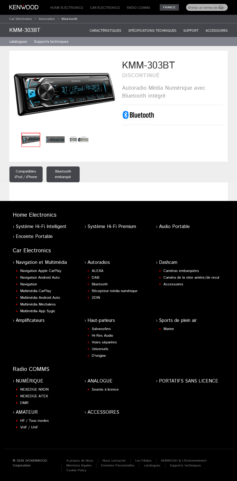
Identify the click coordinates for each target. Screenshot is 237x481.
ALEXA (97, 271)
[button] (64, 94)
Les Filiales (143, 460)
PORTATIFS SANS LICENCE (188, 381)
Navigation (28, 284)
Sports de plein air (178, 320)
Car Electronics (105, 7)
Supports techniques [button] (51, 41)
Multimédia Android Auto (40, 297)
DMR (24, 403)
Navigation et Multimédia (41, 262)
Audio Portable (174, 226)
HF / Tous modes (34, 420)
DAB (96, 277)
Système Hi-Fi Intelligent (41, 226)
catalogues (18, 41)
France (169, 7)
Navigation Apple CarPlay (40, 271)
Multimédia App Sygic (37, 311)
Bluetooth (100, 284)
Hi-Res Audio (102, 335)
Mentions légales (79, 465)
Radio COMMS (138, 7)
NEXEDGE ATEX (34, 396)
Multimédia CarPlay (35, 291)
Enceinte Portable (34, 236)
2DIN (96, 297)
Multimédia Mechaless (38, 304)
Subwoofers (101, 329)
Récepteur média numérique (114, 291)
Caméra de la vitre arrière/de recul (191, 277)
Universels (100, 349)
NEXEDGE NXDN (34, 389)
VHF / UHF (29, 427)
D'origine (99, 355)
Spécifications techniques (152, 30)
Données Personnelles (117, 465)
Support (191, 30)
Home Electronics (66, 7)
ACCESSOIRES (103, 412)
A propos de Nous (79, 460)
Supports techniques (185, 465)
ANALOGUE (99, 381)
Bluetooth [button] (69, 19)
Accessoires (217, 30)
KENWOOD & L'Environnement (184, 460)
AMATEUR (27, 412)
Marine (168, 329)
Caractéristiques (105, 30)
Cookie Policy (76, 470)
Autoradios (47, 19)
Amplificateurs (30, 320)
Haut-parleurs (101, 320)
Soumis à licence (105, 389)
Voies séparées (104, 342)
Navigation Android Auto (40, 277)
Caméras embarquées (181, 271)
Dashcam (168, 262)
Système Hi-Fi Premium (111, 226)
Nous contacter (114, 460)
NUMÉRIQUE (29, 381)
